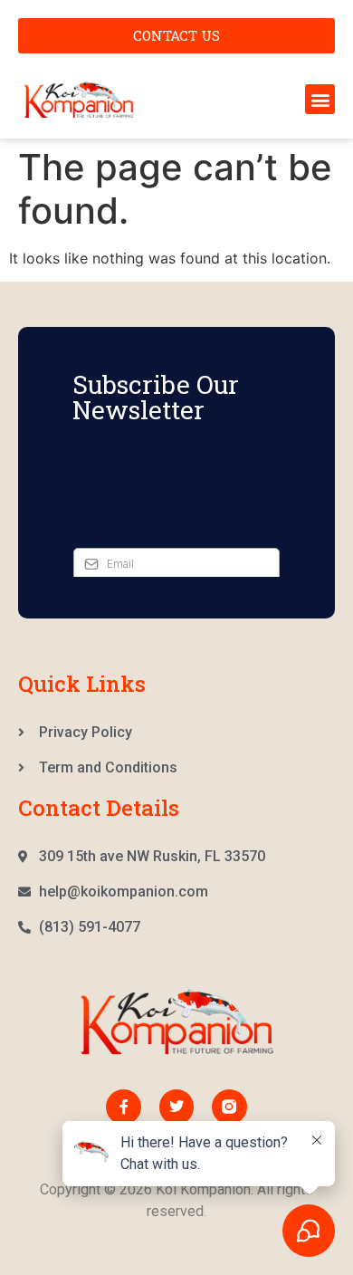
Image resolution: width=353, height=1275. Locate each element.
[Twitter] (176, 1106)
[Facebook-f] (123, 1106)
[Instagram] (229, 1106)
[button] (320, 99)
